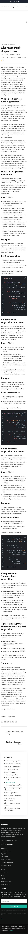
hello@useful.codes (11, 840)
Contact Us (4, 873)
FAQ (2, 876)
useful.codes (6, 7)
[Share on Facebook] (5, 721)
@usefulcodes (22, 57)
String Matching (9, 799)
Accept (11, 930)
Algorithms (11, 716)
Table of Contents (14, 54)
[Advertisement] (14, 29)
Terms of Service (6, 881)
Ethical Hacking (5, 859)
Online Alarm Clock (7, 862)
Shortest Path (10, 782)
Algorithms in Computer (12, 804)
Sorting (10, 769)
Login (10, 1)
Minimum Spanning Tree (14, 785)
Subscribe (13, 906)
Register (16, 1)
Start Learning (13, 761)
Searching (11, 766)
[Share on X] (8, 721)
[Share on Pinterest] (10, 721)
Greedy (10, 793)
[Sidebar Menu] (26, 22)
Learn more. (5, 930)
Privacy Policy (5, 884)
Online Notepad (6, 865)
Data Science (5, 857)
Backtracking (12, 795)
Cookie (3, 879)
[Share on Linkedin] (2, 721)
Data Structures (6, 851)
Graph (10, 772)
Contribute (4, 57)
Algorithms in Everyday (12, 809)
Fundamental (12, 763)
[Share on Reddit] (13, 721)
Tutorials (3, 848)
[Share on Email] (16, 721)
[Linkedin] (1, 919)
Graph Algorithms (12, 775)
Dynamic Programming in (13, 789)
